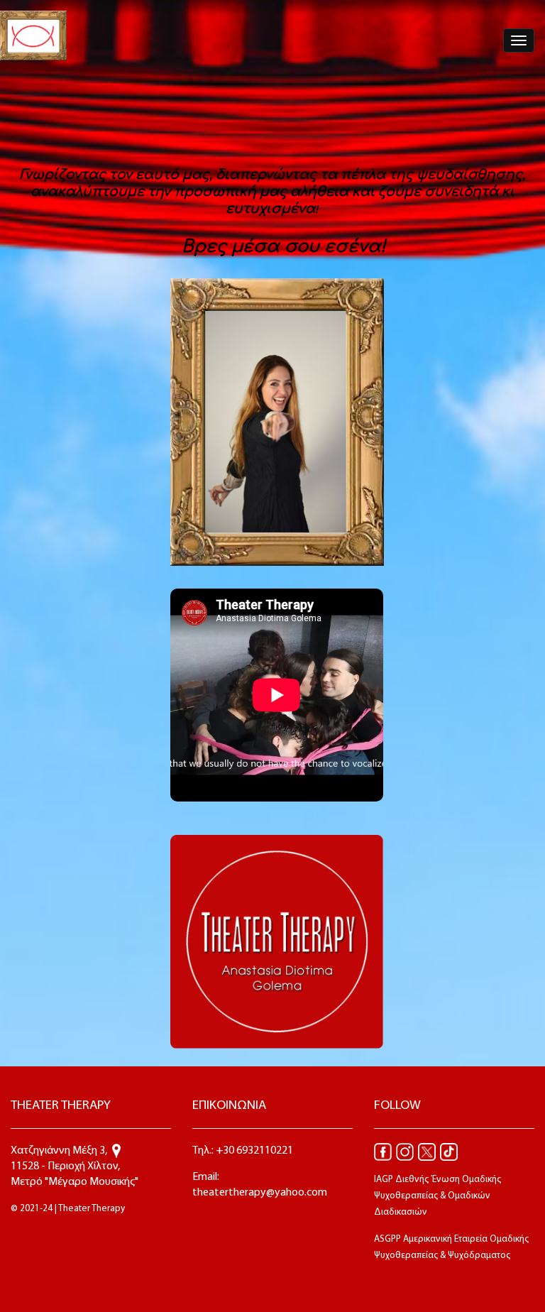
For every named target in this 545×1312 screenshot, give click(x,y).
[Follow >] (383, 1151)
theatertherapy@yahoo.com (259, 1192)
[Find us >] (116, 1151)
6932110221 (264, 1151)
